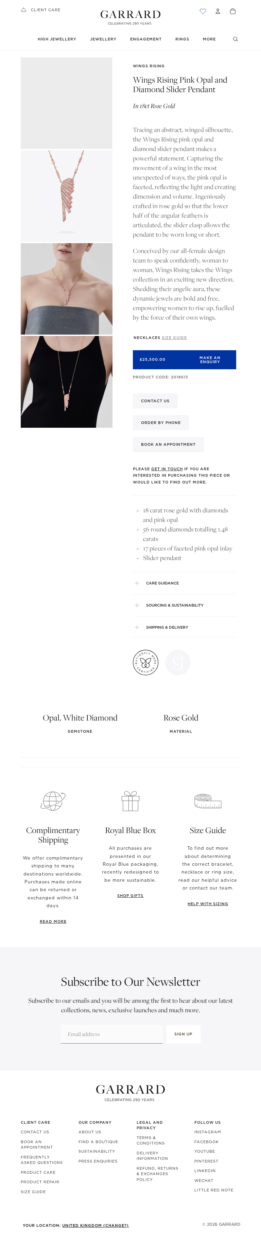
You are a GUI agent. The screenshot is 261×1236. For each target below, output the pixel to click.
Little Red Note (213, 1190)
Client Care (45, 10)
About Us (90, 1132)
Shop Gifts (130, 896)
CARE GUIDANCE (162, 583)
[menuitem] (209, 39)
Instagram (207, 1132)
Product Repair (40, 1182)
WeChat (203, 1180)
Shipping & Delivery (167, 627)
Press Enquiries (98, 1161)
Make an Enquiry (210, 359)
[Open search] (235, 39)
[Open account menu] (217, 11)
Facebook (206, 1141)
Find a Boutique (98, 1141)
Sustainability (97, 1151)
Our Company (95, 1122)
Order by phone (161, 422)
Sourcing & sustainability (175, 605)
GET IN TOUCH (167, 469)
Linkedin (205, 1170)
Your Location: (76, 1225)
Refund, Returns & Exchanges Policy (157, 1174)
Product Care (38, 1172)
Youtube (204, 1151)
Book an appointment (168, 444)
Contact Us (35, 1132)
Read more (53, 921)
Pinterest (206, 1161)
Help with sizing (208, 904)
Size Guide (33, 1191)
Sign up (183, 1034)
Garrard (229, 1224)
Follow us (207, 1122)
